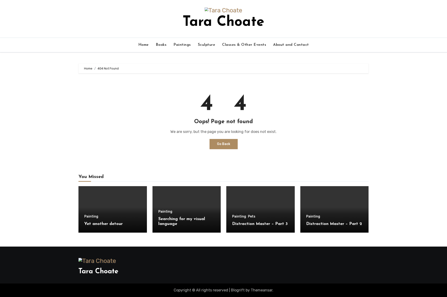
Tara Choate (223, 22)
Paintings (182, 45)
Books (161, 45)
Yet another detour (103, 224)
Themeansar (261, 290)
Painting (91, 216)
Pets (251, 216)
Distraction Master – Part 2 (334, 224)
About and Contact (291, 45)
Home (143, 45)
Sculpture (206, 45)
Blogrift (238, 290)
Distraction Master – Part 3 (260, 224)
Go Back (223, 144)
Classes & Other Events (244, 45)
